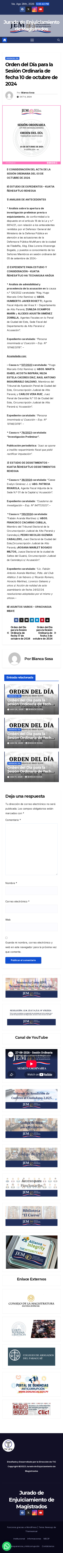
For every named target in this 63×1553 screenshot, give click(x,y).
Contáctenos (48, 1546)
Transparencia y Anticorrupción (24, 1546)
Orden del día (12, 58)
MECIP (47, 1538)
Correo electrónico (17, 901)
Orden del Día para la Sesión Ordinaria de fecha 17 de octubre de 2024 (20, 633)
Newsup (49, 1527)
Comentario (13, 819)
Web (8, 919)
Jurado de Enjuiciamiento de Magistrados (31, 1500)
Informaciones (34, 1538)
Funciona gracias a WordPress (22, 1527)
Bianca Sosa (27, 92)
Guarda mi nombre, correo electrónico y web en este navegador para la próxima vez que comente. (31, 947)
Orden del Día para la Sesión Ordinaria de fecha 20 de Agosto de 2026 (30, 738)
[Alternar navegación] (32, 40)
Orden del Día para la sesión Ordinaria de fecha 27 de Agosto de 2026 (30, 704)
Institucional (19, 1538)
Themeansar (31, 1531)
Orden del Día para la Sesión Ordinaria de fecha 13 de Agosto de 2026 (30, 771)
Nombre (11, 883)
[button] (58, 40)
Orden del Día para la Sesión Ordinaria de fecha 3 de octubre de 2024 (42, 633)
